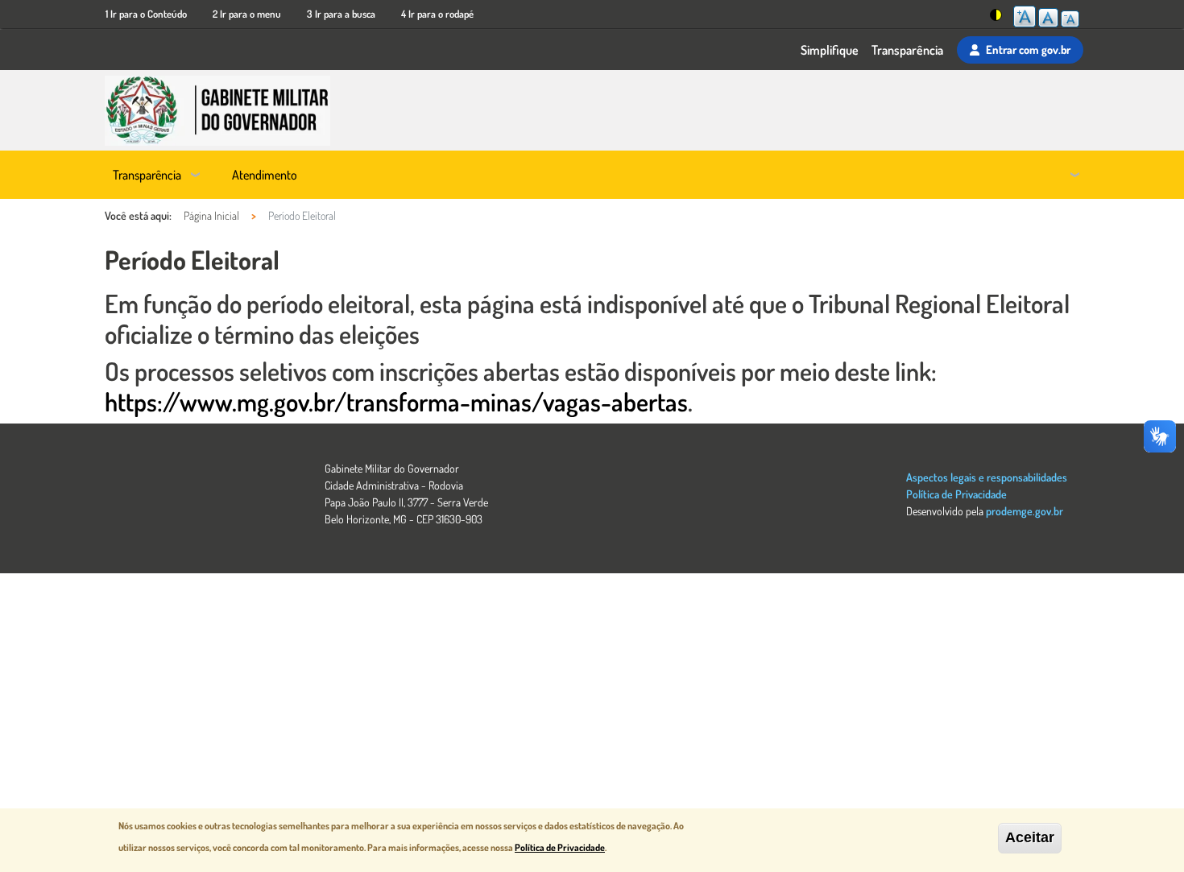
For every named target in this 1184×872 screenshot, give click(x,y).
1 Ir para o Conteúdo (146, 13)
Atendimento (264, 175)
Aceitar (1029, 837)
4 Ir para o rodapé (437, 13)
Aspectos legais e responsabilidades (986, 477)
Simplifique (830, 50)
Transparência (907, 50)
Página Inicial (211, 215)
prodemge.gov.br (1024, 511)
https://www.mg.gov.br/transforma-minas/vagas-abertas (396, 401)
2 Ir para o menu (247, 13)
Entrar (1028, 49)
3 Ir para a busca (341, 13)
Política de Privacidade (956, 494)
